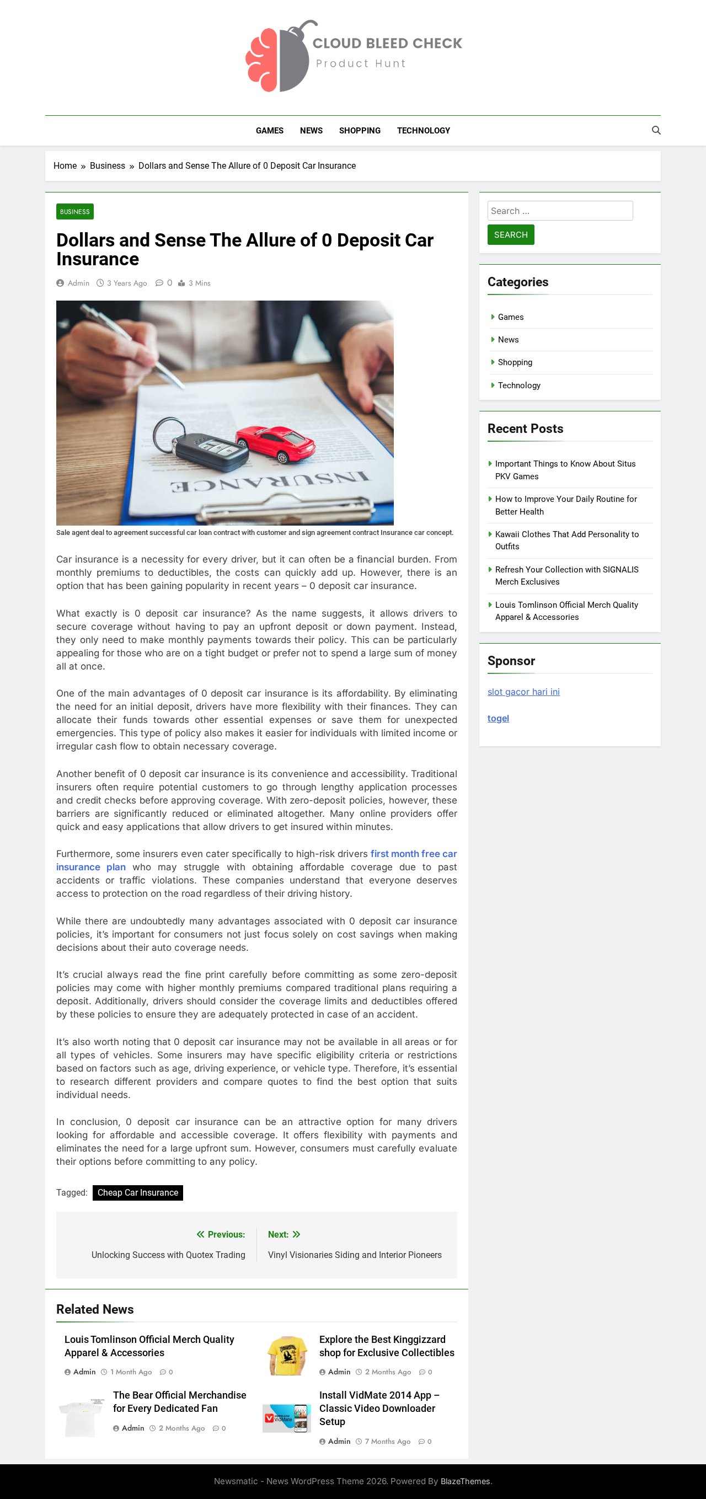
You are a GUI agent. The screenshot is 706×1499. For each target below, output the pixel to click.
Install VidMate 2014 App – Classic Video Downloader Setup (379, 1408)
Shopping (360, 131)
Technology (423, 131)
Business (75, 211)
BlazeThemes (465, 1481)
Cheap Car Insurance (138, 1192)
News (311, 131)
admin (78, 282)
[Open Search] (656, 130)
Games (270, 131)
